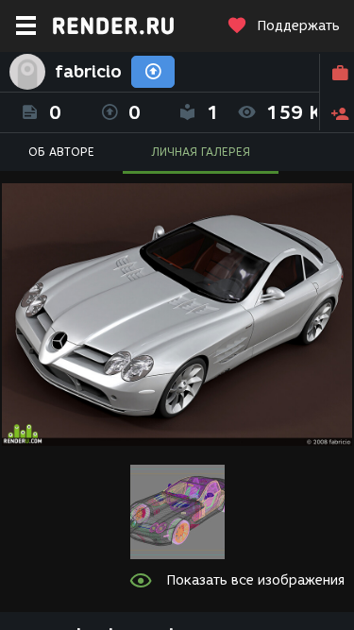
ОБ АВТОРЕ (61, 152)
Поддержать (298, 26)
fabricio (88, 71)
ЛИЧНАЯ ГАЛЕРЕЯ (200, 152)
